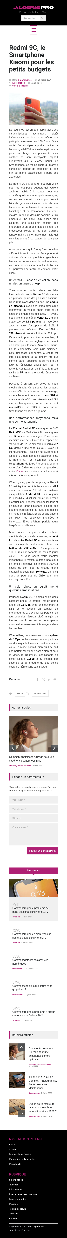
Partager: (15, 679)
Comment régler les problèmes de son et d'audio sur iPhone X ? (31, 936)
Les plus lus (33, 870)
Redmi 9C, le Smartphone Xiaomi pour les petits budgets (31, 58)
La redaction (18, 83)
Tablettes (13, 1184)
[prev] (12, 748)
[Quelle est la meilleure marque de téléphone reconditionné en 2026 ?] (17, 1107)
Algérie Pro (38, 1226)
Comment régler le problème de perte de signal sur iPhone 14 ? (30, 910)
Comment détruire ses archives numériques (30, 962)
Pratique (12, 766)
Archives (13, 1218)
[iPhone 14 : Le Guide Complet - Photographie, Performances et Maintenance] (17, 1080)
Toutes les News (24, 766)
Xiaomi (20, 471)
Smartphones (25, 80)
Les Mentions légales (20, 1154)
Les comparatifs (17, 1199)
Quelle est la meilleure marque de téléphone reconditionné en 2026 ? (43, 1108)
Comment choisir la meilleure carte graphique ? (32, 988)
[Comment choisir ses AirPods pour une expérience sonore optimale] (33, 734)
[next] (54, 748)
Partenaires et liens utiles (22, 1159)
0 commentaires (20, 86)
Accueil (12, 1144)
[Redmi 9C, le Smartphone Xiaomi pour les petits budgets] (33, 109)
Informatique (17, 969)
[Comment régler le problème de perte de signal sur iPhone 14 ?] (33, 888)
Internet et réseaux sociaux (23, 1194)
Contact (13, 1149)
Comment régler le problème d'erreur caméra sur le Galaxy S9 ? (33, 1013)
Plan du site (15, 1164)
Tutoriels (16, 917)
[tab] (33, 871)
